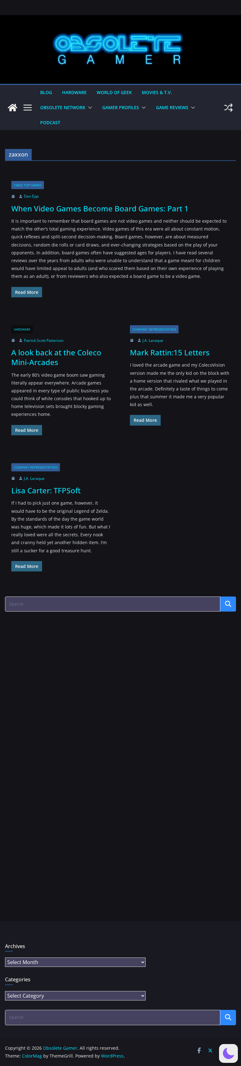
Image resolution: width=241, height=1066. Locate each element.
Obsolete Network (62, 107)
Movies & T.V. (157, 92)
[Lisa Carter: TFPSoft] (61, 458)
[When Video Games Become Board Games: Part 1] (120, 176)
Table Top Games (27, 185)
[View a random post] (228, 107)
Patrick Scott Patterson (43, 340)
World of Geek (114, 92)
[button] (88, 107)
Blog (46, 92)
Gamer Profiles (120, 107)
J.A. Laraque (152, 340)
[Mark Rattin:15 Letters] (180, 320)
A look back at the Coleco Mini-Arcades (56, 357)
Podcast (50, 122)
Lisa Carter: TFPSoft (46, 490)
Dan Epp (31, 196)
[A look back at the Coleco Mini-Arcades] (61, 320)
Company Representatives (154, 329)
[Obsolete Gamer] (12, 107)
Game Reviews (172, 107)
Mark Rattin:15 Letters (170, 352)
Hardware (74, 92)
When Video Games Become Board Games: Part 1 (100, 208)
